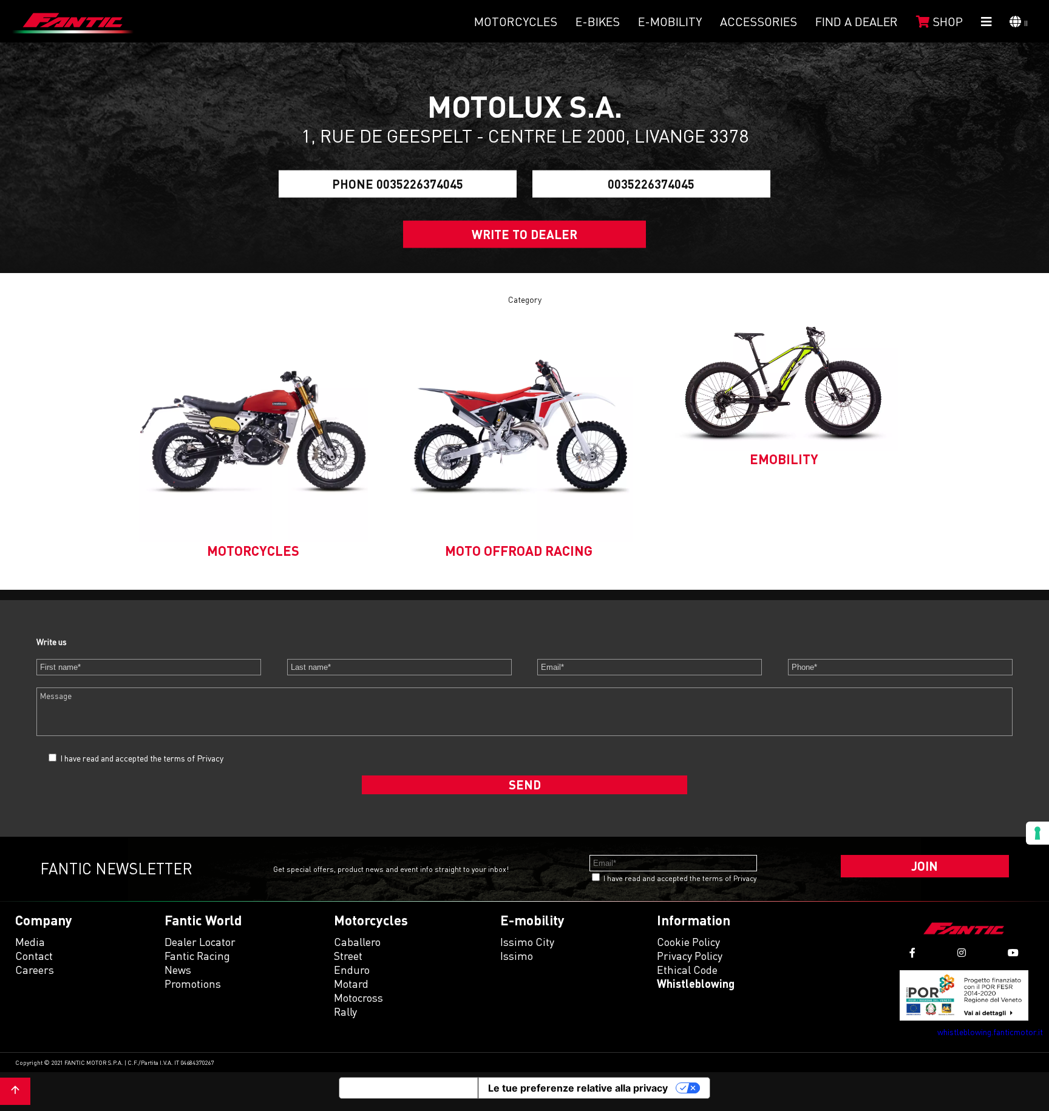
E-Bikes (597, 21)
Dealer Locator (200, 941)
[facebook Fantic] (912, 953)
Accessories (758, 21)
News (178, 969)
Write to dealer (524, 234)
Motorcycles (515, 21)
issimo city (527, 941)
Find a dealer (856, 21)
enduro (352, 969)
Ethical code (687, 969)
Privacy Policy (689, 955)
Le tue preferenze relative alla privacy (578, 1088)
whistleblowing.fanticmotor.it (990, 1032)
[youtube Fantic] (1013, 953)
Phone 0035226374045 (397, 184)
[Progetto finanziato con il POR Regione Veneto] (964, 995)
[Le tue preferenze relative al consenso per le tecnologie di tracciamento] (1037, 833)
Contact (34, 955)
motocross (358, 997)
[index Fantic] (73, 21)
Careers (34, 969)
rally (345, 1011)
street (348, 955)
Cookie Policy (688, 941)
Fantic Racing (197, 955)
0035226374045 (651, 184)
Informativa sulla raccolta (408, 1088)
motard (351, 983)
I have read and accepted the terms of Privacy (141, 758)
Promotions (193, 983)
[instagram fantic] (961, 953)
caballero (357, 941)
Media (30, 941)
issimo (516, 955)
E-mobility (670, 21)
